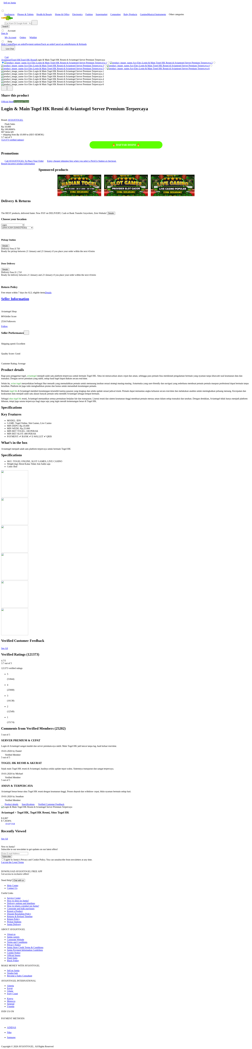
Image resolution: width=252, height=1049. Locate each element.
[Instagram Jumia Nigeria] (11, 1016)
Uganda (10, 1006)
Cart (7, 57)
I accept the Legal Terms (12, 862)
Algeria (10, 985)
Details (111, 213)
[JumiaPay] (16, 7)
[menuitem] (7, 14)
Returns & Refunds (78, 44)
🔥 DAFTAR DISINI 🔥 (126, 144)
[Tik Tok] (18, 1016)
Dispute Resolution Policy (19, 914)
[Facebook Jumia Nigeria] (3, 1016)
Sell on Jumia (10, 2)
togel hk (13, 391)
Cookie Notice (13, 952)
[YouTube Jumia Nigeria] (7, 1016)
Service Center (14, 898)
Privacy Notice (14, 945)
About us (11, 934)
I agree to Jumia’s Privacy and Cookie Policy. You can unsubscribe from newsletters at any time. (48, 859)
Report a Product (15, 911)
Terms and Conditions (17, 942)
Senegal (10, 1004)
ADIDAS (11, 1027)
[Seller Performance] (26, 332)
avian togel (16, 383)
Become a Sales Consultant (19, 976)
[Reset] (34, 22)
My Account (10, 37)
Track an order (47, 44)
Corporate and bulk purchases (20, 908)
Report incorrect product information (18, 163)
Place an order (19, 44)
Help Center (6, 44)
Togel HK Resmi (28, 60)
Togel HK (16, 60)
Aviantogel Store (21, 101)
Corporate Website (15, 939)
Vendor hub (12, 973)
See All (4, 648)
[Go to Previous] (4, 88)
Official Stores (13, 955)
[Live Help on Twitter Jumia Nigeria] (14, 1016)
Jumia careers (13, 937)
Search (5, 26)
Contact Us (12, 888)
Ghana (10, 991)
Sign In (4, 33)
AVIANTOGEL (15, 120)
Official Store (7, 101)
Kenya (10, 998)
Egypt (10, 988)
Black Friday (13, 960)
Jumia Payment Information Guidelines (25, 950)
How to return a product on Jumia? (23, 906)
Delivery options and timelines (21, 903)
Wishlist (33, 37)
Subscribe (6, 856)
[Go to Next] (10, 88)
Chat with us (18, 880)
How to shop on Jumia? (18, 900)
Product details (11, 804)
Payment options (33, 44)
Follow (4, 326)
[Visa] (12, 1022)
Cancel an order (61, 44)
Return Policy (13, 919)
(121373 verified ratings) (12, 140)
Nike (9, 1032)
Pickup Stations (14, 921)
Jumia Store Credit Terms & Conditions (25, 947)
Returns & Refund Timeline (20, 916)
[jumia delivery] (29, 7)
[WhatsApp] (8, 53)
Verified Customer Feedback (51, 804)
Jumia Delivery (14, 924)
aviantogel (32, 376)
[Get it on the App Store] (6, 877)
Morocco (11, 1001)
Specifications (28, 804)
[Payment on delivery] (3, 1022)
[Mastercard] (7, 1022)
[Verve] (17, 1022)
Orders (23, 37)
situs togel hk (15, 398)
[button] (3, 117)
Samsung (11, 1037)
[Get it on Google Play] (18, 877)
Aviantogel (6, 60)
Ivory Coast (12, 993)
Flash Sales (12, 958)
